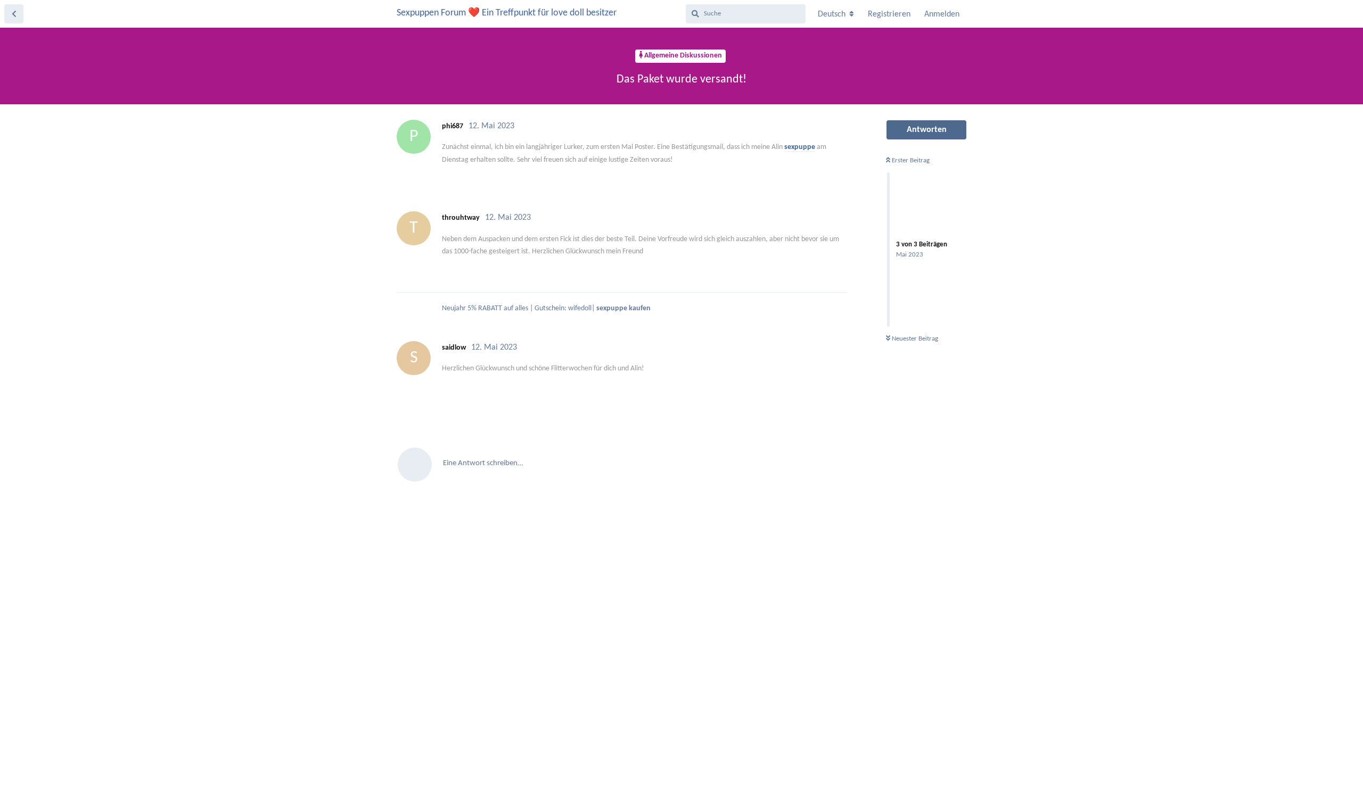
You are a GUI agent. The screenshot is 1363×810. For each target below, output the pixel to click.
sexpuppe (799, 147)
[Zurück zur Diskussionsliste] (13, 13)
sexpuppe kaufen (623, 308)
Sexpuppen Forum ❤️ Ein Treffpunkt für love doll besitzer (507, 13)
